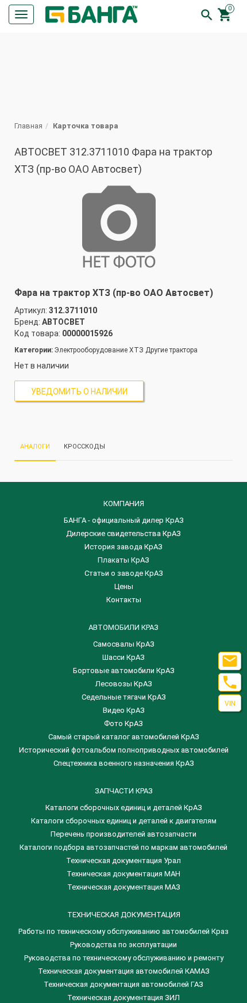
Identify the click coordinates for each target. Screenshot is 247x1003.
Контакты (123, 599)
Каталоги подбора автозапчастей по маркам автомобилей (123, 847)
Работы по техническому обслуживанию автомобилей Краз (123, 931)
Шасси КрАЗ (123, 657)
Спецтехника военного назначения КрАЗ (123, 763)
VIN (230, 704)
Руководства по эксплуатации (123, 944)
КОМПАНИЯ (123, 503)
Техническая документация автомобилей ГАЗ (123, 984)
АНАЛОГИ (35, 446)
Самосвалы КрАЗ (124, 644)
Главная (28, 125)
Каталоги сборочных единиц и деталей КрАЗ (123, 807)
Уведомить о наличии (79, 391)
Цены (123, 586)
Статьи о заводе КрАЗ (123, 573)
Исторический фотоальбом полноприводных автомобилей (124, 750)
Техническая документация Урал (123, 860)
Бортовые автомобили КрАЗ (124, 670)
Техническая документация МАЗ (123, 887)
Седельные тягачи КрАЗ (124, 697)
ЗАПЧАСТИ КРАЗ (124, 791)
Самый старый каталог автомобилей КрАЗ (123, 736)
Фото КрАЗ (123, 723)
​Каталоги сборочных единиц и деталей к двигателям (124, 820)
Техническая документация (123, 914)
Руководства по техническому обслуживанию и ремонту (123, 957)
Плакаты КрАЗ (123, 560)
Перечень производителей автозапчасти (123, 834)
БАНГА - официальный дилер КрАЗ (124, 520)
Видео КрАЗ (124, 710)
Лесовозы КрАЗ (123, 683)
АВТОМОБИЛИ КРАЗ (123, 627)
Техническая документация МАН (123, 873)
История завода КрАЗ (123, 546)
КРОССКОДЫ (84, 446)
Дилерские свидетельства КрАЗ (123, 533)
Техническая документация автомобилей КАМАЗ (124, 971)
